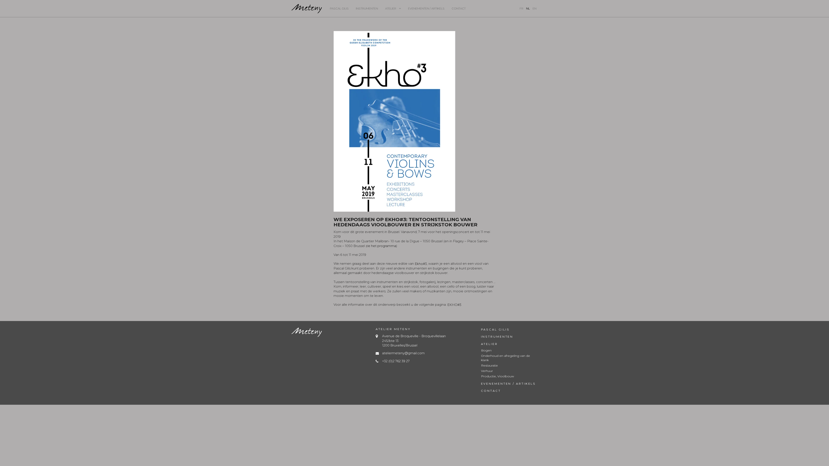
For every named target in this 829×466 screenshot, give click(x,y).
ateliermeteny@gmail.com (403, 353)
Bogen (486, 350)
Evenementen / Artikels (426, 8)
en (534, 8)
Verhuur (487, 371)
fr (521, 8)
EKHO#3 (454, 304)
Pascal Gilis (339, 8)
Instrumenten (367, 8)
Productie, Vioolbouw (497, 376)
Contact (459, 8)
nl (528, 8)
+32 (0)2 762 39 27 (396, 361)
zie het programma (380, 246)
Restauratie (489, 365)
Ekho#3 (421, 263)
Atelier (390, 8)
